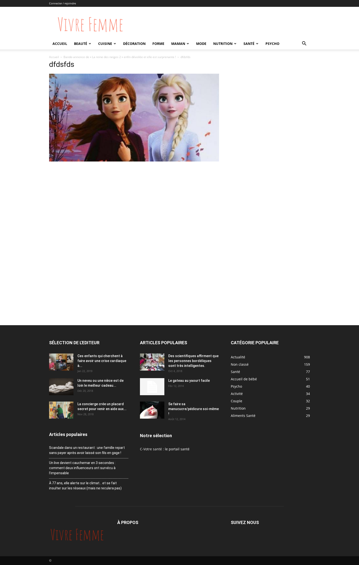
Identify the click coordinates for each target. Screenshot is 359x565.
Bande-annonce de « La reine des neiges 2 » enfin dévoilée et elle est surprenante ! (119, 57)
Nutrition (222, 43)
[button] (304, 44)
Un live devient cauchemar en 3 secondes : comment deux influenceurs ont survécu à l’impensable (82, 468)
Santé (248, 43)
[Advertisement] (134, 199)
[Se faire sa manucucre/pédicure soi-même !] (152, 410)
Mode (201, 43)
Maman (178, 43)
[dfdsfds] (134, 160)
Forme (158, 43)
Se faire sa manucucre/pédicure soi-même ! (193, 409)
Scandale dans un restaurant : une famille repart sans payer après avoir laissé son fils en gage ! (87, 450)
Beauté (80, 43)
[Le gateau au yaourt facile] (152, 386)
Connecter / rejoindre (62, 3)
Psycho (272, 43)
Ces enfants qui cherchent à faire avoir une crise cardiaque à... (101, 361)
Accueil (60, 43)
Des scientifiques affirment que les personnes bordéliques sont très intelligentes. (193, 361)
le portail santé (177, 449)
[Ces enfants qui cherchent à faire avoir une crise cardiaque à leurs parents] (61, 362)
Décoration (134, 43)
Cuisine (105, 43)
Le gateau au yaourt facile (189, 381)
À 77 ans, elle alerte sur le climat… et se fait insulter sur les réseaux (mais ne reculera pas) (85, 485)
